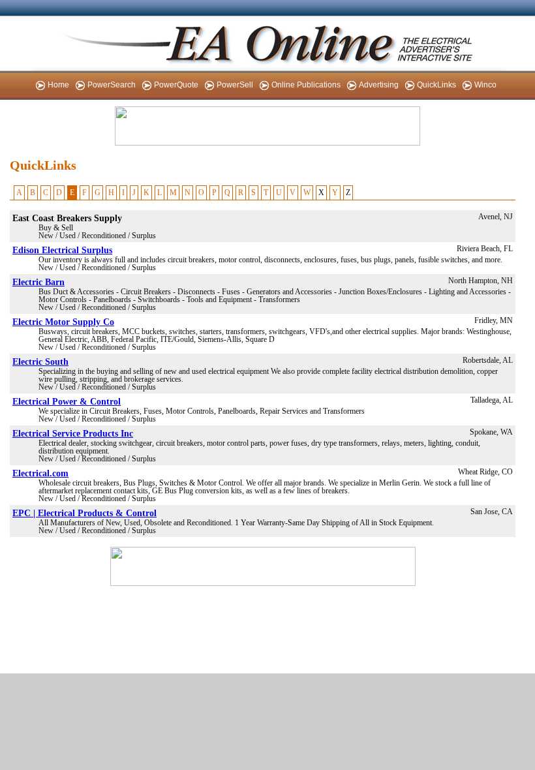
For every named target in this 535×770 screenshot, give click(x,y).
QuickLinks (436, 84)
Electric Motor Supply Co (63, 321)
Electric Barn (38, 282)
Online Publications (306, 84)
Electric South (40, 361)
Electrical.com (40, 473)
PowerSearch (111, 84)
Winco (485, 84)
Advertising (379, 84)
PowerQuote (176, 84)
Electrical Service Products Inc (72, 433)
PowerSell (235, 84)
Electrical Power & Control (66, 401)
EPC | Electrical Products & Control (84, 513)
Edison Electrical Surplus (62, 250)
